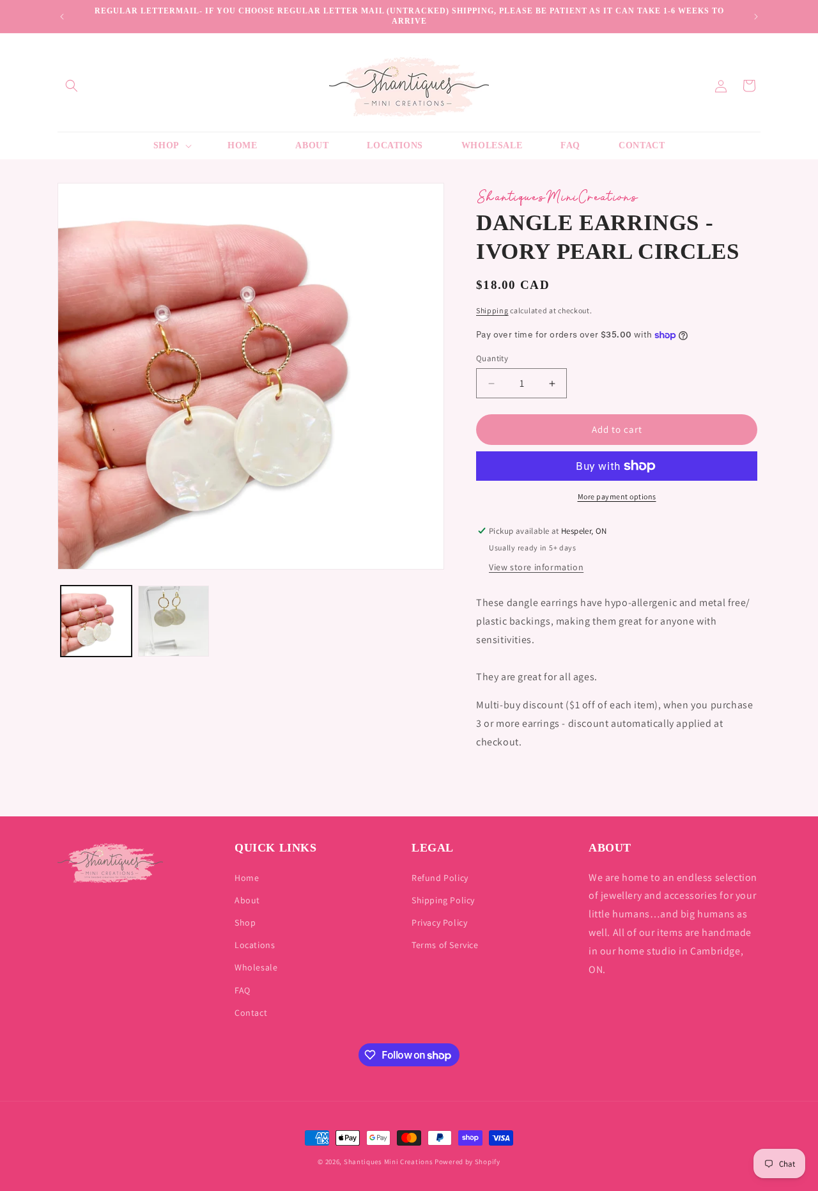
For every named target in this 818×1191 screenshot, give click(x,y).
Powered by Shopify (467, 1161)
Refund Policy (440, 878)
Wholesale (256, 967)
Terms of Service (445, 945)
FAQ (243, 990)
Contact (251, 1012)
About (247, 900)
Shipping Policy (443, 900)
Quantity (492, 358)
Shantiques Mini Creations (388, 1161)
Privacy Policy (439, 922)
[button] (72, 86)
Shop (245, 922)
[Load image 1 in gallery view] (96, 621)
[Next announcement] (756, 16)
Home (247, 878)
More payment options (617, 496)
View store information (536, 567)
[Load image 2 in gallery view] (173, 621)
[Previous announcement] (62, 16)
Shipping (492, 310)
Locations (255, 945)
